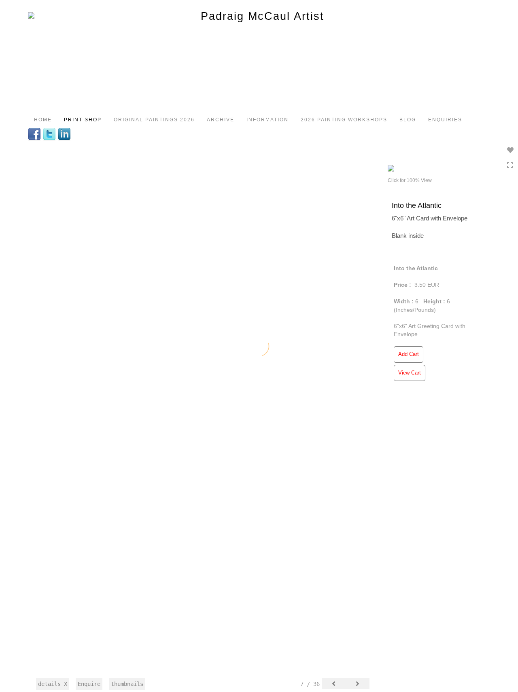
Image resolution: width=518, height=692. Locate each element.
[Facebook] (35, 133)
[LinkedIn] (65, 133)
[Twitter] (50, 133)
